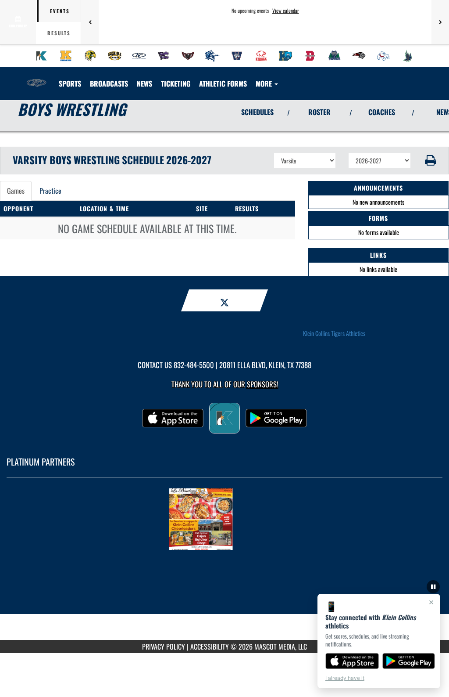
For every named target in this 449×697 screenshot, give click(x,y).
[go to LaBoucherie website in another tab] (224, 519)
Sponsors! (262, 384)
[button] (430, 160)
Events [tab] (60, 10)
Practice (50, 190)
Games (16, 190)
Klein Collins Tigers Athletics (334, 333)
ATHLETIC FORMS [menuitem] (223, 83)
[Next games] (440, 22)
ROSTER (319, 112)
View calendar (285, 10)
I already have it (344, 678)
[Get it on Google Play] (408, 661)
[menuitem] (41, 56)
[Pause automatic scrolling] (433, 586)
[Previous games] (90, 22)
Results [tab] (59, 32)
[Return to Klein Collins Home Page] (36, 78)
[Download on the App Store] (352, 661)
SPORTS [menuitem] (70, 83)
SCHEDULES (257, 112)
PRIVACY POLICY (163, 646)
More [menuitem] (265, 83)
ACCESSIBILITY (209, 646)
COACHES (381, 112)
